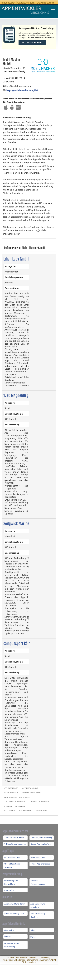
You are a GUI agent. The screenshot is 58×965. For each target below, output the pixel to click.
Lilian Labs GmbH (16, 259)
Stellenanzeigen (29, 962)
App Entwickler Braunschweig (18, 811)
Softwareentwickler (39, 802)
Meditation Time (37, 857)
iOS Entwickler (11, 793)
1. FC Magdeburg (15, 395)
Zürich (33, 937)
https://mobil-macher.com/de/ (22, 90)
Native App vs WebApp (40, 844)
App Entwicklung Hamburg (37, 915)
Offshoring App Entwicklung (11, 882)
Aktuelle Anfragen (25, 2)
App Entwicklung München (37, 905)
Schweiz (7, 936)
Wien (32, 930)
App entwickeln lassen (14, 837)
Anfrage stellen (8, 2)
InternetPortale (33, 960)
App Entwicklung (30, 788)
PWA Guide (9, 890)
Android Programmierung (37, 882)
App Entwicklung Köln (14, 913)
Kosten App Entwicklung (41, 837)
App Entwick (42, 811)
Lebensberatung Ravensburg (11, 945)
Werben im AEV (48, 960)
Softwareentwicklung (14, 806)
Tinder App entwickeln (40, 863)
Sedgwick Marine (16, 523)
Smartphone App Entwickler (17, 797)
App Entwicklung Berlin (14, 903)
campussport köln (16, 643)
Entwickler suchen (45, 2)
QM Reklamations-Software (12, 865)
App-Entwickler (11, 788)
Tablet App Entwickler (14, 802)
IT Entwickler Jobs (12, 857)
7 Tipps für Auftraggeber (15, 844)
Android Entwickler (31, 793)
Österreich (9, 930)
